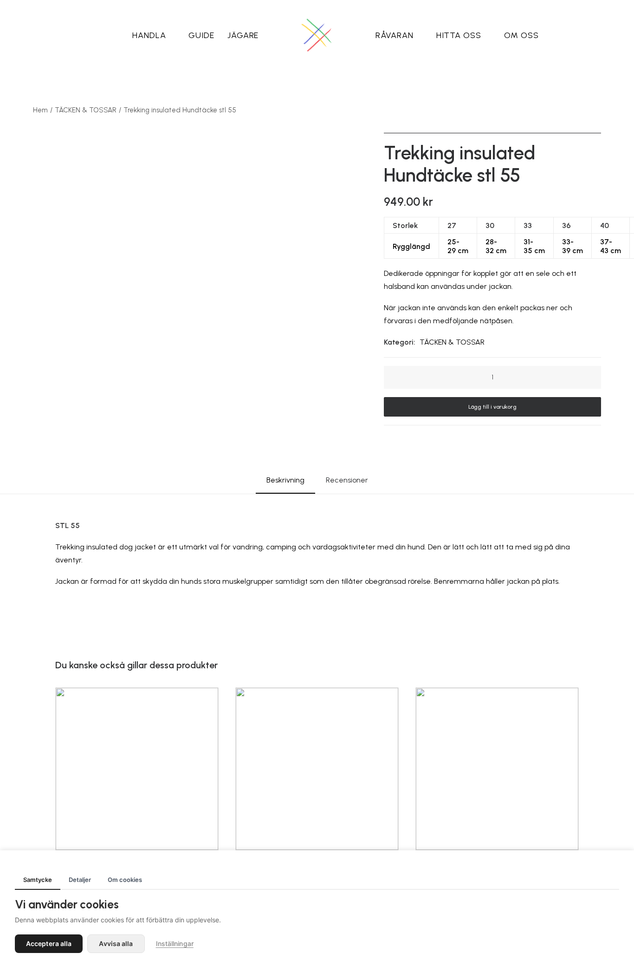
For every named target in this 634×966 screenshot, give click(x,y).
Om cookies (125, 879)
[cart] (574, 35)
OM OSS (521, 35)
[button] (400, 378)
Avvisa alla (116, 943)
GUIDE (201, 35)
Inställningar (175, 943)
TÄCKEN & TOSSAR (85, 110)
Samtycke (37, 879)
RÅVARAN (394, 35)
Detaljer (80, 879)
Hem (40, 110)
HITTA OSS (458, 35)
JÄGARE (243, 35)
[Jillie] (317, 35)
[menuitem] (154, 35)
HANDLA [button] (149, 35)
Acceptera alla (48, 943)
